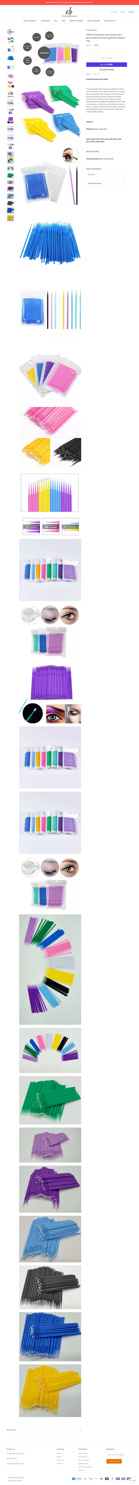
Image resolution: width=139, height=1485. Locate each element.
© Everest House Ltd (16, 1478)
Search (122, 12)
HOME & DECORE (93, 21)
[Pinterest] (98, 74)
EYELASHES (45, 21)
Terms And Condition (85, 1467)
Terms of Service (83, 1460)
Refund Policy (82, 1457)
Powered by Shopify (15, 1481)
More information (94, 183)
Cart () (131, 12)
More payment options (107, 69)
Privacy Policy (82, 1453)
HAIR (63, 21)
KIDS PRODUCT (110, 21)
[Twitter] (95, 74)
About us (60, 1464)
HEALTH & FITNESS (76, 21)
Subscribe (114, 1461)
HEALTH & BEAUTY (30, 21)
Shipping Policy (83, 1464)
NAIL (55, 21)
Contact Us (60, 1460)
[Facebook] (92, 74)
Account (114, 12)
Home (59, 1453)
